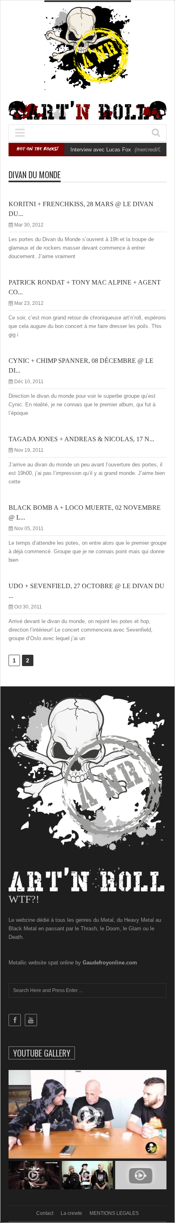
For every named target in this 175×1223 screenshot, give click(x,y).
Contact (44, 1213)
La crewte (71, 1213)
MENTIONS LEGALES (114, 1213)
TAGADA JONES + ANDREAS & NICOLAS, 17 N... (81, 439)
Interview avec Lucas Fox (100, 150)
